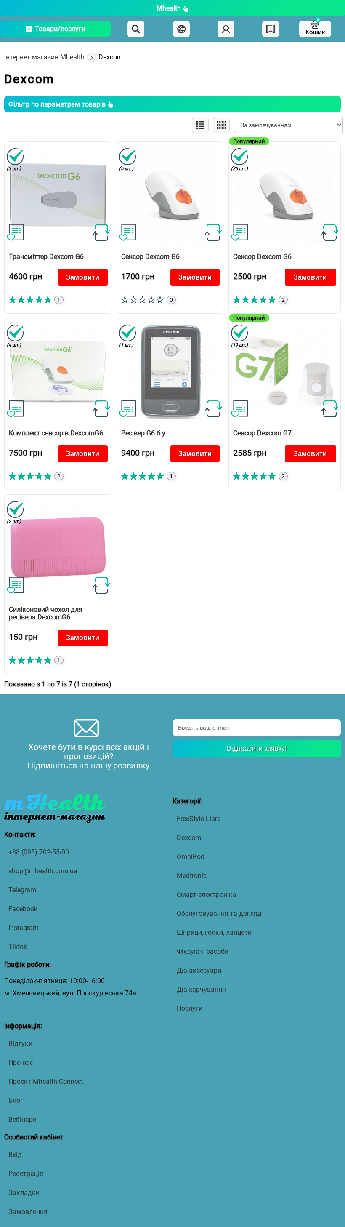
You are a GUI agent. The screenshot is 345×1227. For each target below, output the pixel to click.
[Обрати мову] (181, 29)
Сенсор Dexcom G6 (150, 257)
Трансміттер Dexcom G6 (46, 257)
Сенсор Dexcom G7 (262, 433)
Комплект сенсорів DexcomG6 (56, 433)
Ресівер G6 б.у (143, 433)
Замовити (82, 277)
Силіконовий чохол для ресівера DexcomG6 (45, 613)
